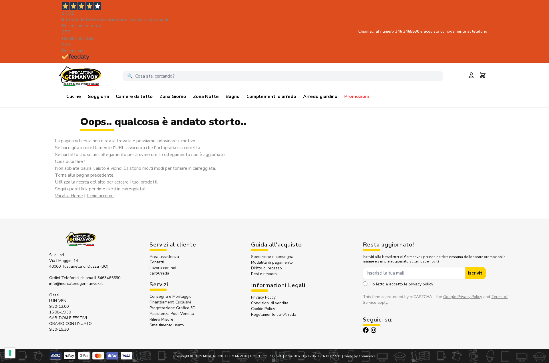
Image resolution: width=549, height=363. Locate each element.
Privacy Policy (263, 297)
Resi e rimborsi (264, 274)
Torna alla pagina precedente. (84, 175)
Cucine (73, 96)
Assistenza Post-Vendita (172, 313)
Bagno (233, 96)
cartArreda (159, 273)
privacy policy (421, 284)
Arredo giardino (320, 96)
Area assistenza (165, 256)
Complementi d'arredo (271, 96)
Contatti (157, 262)
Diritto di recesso (266, 268)
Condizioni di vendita (270, 303)
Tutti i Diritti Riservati (266, 356)
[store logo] (79, 76)
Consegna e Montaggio (171, 296)
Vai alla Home (69, 196)
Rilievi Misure (161, 319)
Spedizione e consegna (272, 256)
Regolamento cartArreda (273, 314)
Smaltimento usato (167, 325)
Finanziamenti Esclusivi (170, 302)
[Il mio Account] (471, 75)
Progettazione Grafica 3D (173, 308)
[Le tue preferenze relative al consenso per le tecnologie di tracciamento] (10, 353)
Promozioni (356, 96)
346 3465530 (407, 31)
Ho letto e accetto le (401, 284)
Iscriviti (476, 273)
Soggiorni (98, 96)
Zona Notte (206, 96)
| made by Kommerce (358, 356)
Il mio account (100, 196)
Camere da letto (134, 96)
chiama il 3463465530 (100, 278)
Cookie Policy (263, 308)
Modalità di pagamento (272, 262)
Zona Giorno (173, 96)
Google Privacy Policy (462, 296)
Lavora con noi (163, 268)
